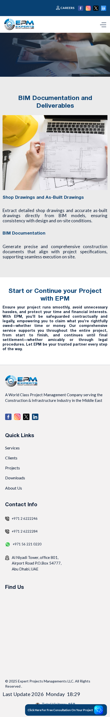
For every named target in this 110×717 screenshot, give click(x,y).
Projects (12, 467)
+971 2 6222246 (25, 518)
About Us (13, 488)
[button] (103, 24)
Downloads (15, 477)
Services (12, 447)
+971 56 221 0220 (27, 544)
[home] (20, 24)
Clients (11, 457)
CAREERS (67, 8)
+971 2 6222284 (25, 531)
